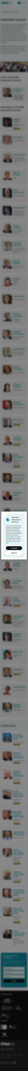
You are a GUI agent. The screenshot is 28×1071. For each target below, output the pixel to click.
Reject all (14, 553)
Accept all (14, 548)
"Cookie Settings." (10, 536)
